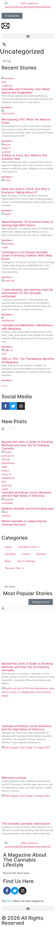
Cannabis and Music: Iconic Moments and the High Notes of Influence (26, 494)
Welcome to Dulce (14, 777)
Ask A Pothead (26, 561)
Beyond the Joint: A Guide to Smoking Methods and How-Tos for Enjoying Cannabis (27, 445)
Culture (26, 554)
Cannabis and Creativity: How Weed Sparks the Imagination (26, 90)
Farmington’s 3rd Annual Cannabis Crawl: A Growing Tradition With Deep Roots (27, 255)
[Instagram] (22, 891)
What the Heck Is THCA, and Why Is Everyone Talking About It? (26, 190)
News (8, 561)
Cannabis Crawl (27, 546)
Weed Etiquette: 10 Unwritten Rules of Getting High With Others (27, 223)
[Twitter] (15, 891)
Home (8, 546)
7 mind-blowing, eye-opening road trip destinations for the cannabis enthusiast (27, 293)
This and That (13, 568)
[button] (28, 36)
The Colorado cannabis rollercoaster (26, 823)
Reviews (41, 554)
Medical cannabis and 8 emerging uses (28, 508)
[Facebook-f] (7, 891)
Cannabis (10, 554)
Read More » (7, 107)
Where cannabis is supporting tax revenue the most (24, 522)
